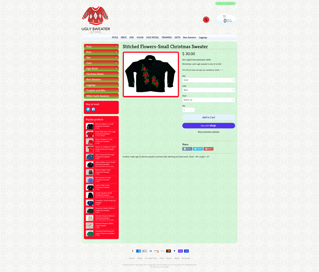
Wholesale (186, 258)
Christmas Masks (95, 74)
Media (176, 258)
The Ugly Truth (151, 258)
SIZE (131, 37)
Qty (183, 105)
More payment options (208, 131)
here (222, 70)
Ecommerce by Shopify (162, 267)
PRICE (124, 37)
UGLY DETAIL (152, 37)
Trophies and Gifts (95, 90)
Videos (169, 258)
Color (102, 64)
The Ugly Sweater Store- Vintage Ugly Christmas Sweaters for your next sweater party (159, 265)
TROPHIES (167, 37)
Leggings (203, 37)
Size (102, 58)
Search (132, 258)
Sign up (230, 3)
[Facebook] (93, 109)
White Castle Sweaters (97, 96)
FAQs (162, 258)
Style (102, 47)
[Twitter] (88, 109)
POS (151, 267)
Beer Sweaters (189, 37)
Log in (220, 3)
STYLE (115, 37)
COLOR (140, 37)
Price (102, 53)
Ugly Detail (102, 69)
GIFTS (177, 37)
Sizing (139, 258)
